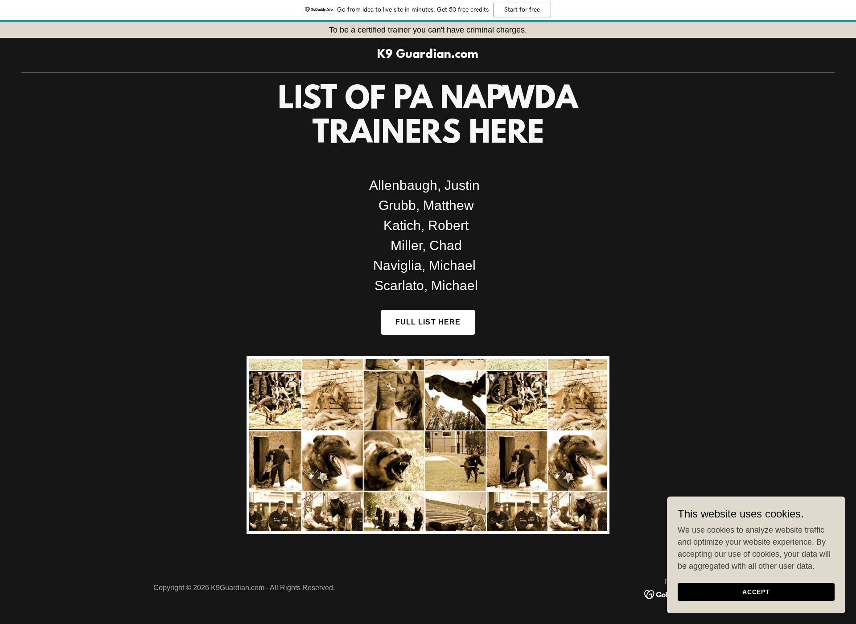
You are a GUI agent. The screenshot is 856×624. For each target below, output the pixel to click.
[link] (427, 55)
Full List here (428, 322)
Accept (756, 591)
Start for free (522, 10)
